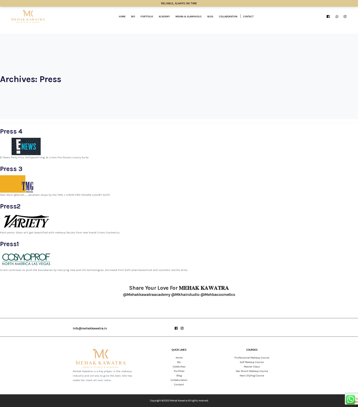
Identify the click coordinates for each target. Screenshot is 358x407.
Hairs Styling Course (252, 375)
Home (122, 16)
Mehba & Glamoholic (188, 16)
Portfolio (147, 16)
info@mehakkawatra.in (90, 328)
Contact (248, 16)
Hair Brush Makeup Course (252, 371)
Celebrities (179, 366)
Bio (133, 16)
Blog (210, 16)
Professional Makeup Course (251, 357)
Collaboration (228, 16)
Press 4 (11, 131)
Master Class (252, 366)
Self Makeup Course (252, 362)
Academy (164, 16)
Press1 (9, 244)
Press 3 (11, 169)
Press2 (10, 206)
